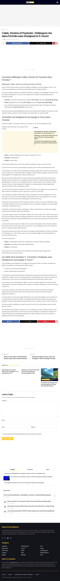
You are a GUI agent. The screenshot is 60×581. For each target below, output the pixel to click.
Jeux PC (23, 548)
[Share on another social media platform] (57, 43)
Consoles (4, 552)
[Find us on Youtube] (8, 538)
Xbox (41, 555)
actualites (4, 546)
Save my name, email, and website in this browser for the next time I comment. (22, 434)
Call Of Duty (45, 379)
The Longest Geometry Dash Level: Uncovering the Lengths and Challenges (24, 482)
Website (33, 427)
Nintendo (23, 555)
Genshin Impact (25, 546)
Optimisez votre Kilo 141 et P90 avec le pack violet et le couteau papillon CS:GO (45, 137)
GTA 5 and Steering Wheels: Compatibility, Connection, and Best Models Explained (27, 495)
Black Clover (5, 548)
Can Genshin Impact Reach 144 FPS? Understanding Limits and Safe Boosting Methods (30, 511)
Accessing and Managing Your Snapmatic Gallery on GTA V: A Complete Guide (24, 473)
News (22, 552)
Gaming (4, 555)
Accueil (3, 574)
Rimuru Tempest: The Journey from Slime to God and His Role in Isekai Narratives (29, 501)
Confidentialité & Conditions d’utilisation (23, 574)
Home (3, 29)
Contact (37, 574)
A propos (10, 574)
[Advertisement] (30, 15)
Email (4, 427)
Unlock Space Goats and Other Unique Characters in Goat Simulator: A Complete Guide (30, 506)
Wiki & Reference (44, 552)
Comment (5, 400)
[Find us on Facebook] (2, 538)
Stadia (42, 548)
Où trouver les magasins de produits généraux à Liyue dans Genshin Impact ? (45, 142)
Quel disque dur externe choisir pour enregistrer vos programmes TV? (10, 371)
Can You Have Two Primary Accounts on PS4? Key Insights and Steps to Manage (31, 476)
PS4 (41, 546)
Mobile (7, 29)
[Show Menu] (57, 2)
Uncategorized (44, 550)
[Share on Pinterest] (54, 43)
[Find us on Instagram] (10, 538)
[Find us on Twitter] (5, 538)
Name (4, 420)
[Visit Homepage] (30, 2)
